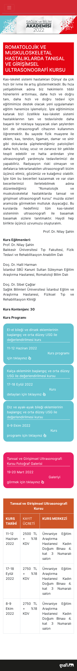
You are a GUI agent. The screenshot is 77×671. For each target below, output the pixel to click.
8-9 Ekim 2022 (35, 421)
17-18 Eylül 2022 (38, 382)
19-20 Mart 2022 (34, 470)
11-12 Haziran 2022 (38, 344)
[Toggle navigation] (9, 7)
